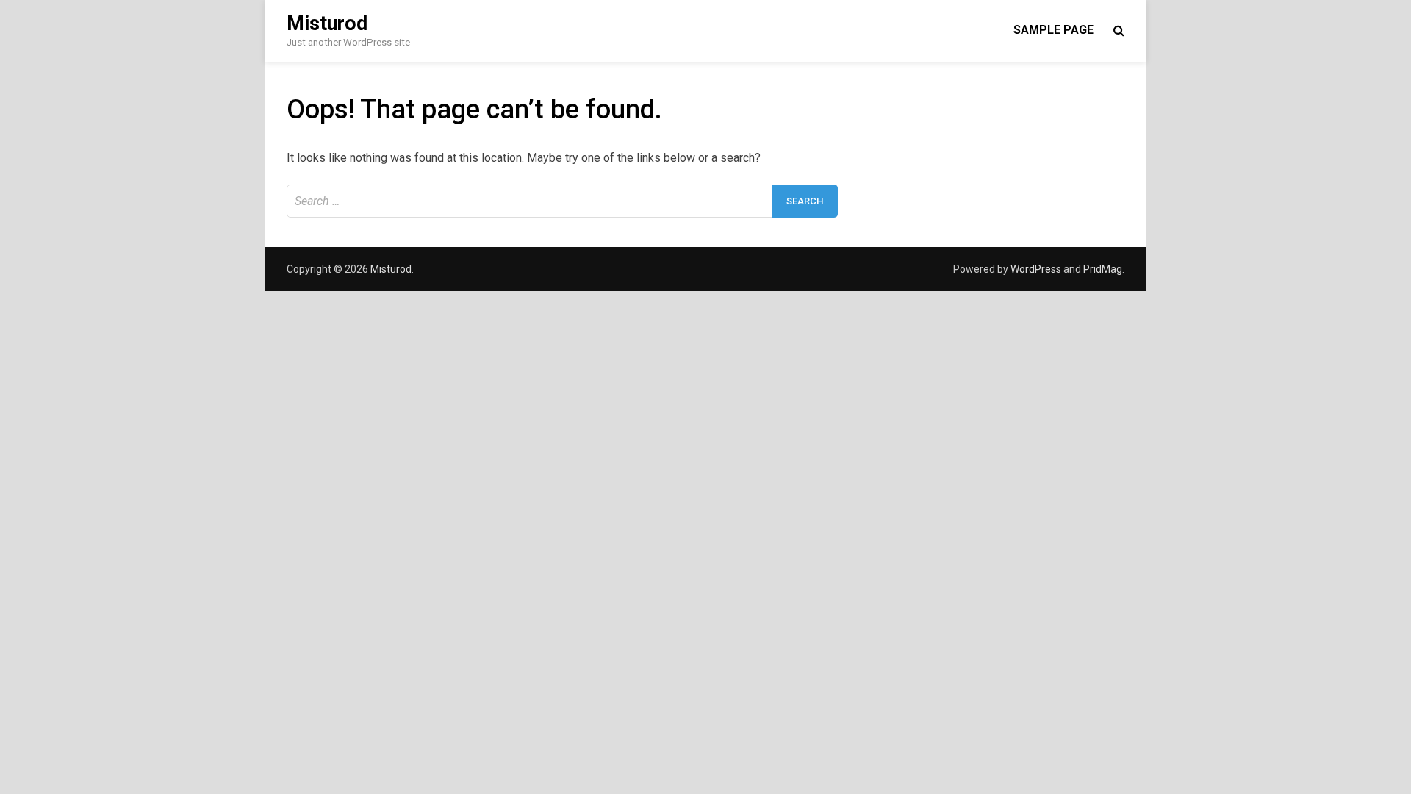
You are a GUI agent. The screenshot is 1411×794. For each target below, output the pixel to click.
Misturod (327, 23)
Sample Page (1053, 30)
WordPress (1035, 269)
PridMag (1102, 269)
